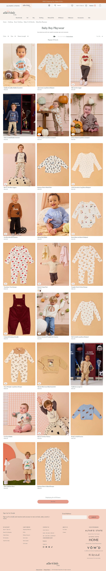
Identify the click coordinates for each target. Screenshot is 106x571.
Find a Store (69, 36)
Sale (89, 17)
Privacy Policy (47, 569)
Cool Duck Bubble (8, 436)
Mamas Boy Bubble (42, 237)
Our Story (65, 529)
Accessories (81, 17)
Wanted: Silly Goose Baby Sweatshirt (46, 386)
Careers (64, 532)
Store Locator (25, 540)
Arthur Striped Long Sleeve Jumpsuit (80, 137)
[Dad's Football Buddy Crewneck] (19, 114)
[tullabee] (53, 12)
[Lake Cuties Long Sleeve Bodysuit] (53, 64)
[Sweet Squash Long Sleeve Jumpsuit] (53, 114)
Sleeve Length (22, 36)
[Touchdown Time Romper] (19, 264)
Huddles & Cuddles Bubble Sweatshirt (13, 88)
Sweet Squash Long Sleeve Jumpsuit (46, 137)
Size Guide (25, 537)
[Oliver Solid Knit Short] (19, 463)
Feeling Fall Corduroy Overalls (11, 337)
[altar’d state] (13, 6)
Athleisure (60, 17)
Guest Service (26, 527)
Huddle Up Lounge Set (76, 386)
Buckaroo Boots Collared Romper (45, 486)
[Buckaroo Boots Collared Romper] (53, 463)
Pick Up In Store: (62, 36)
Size (12, 36)
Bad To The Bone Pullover (43, 436)
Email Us (45, 540)
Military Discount (26, 535)
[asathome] (94, 538)
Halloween (70, 17)
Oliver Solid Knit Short (9, 486)
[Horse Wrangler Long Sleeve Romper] (19, 363)
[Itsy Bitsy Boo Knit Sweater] (19, 214)
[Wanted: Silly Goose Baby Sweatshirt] (53, 363)
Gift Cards (25, 543)
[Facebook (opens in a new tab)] (46, 547)
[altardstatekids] (27, 5)
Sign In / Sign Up (6, 529)
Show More (53, 501)
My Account (6, 527)
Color (5, 36)
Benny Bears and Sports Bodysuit (79, 237)
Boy (34, 17)
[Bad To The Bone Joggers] (19, 164)
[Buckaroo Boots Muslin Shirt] (53, 164)
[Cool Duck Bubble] (19, 413)
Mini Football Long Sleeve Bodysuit (80, 337)
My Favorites (5, 537)
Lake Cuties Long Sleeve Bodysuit (45, 88)
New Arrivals (19, 17)
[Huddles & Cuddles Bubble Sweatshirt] (19, 64)
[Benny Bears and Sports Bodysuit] (87, 214)
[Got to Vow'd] (94, 547)
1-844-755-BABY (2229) (48, 537)
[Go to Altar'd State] (94, 530)
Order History (6, 535)
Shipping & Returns (27, 529)
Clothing (41, 17)
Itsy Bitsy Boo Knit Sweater (11, 237)
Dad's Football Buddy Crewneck (12, 137)
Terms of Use (39, 569)
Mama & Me (51, 17)
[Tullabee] (53, 563)
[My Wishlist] (72, 5)
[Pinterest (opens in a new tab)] (49, 547)
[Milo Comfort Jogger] (87, 64)
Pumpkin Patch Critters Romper (79, 287)
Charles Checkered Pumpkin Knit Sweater (47, 337)
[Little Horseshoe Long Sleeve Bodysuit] (87, 164)
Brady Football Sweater (77, 436)
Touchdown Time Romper (10, 287)
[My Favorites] (33, 45)
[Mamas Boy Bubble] (53, 214)
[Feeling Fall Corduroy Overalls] (19, 314)
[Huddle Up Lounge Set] (87, 363)
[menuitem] (19, 17)
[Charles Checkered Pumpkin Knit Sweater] (53, 314)
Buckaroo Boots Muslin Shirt (44, 187)
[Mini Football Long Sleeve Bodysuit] (87, 314)
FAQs (24, 532)
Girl (27, 17)
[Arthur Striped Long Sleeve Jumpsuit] (87, 114)
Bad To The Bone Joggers (10, 187)
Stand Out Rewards (7, 532)
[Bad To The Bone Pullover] (53, 413)
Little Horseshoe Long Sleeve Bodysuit (81, 187)
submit (93, 517)
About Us (65, 527)
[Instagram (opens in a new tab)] (43, 547)
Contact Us (46, 527)
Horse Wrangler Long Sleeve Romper (13, 386)
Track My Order (6, 540)
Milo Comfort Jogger (76, 88)
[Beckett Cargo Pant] (53, 264)
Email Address (66, 514)
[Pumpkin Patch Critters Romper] (87, 264)
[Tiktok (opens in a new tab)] (52, 547)
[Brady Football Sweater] (87, 413)
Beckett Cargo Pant (42, 287)
